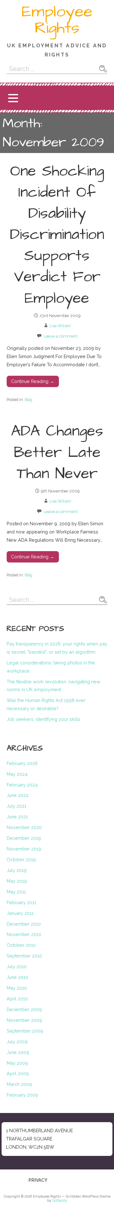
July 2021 (16, 806)
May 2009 (17, 1063)
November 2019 (24, 848)
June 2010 (17, 977)
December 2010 (24, 924)
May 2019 (17, 881)
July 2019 (17, 870)
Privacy (38, 1180)
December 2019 (24, 838)
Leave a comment (61, 336)
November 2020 (24, 827)
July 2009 (17, 1041)
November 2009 (24, 1020)
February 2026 (22, 763)
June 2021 (17, 816)
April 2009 (18, 1073)
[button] (13, 98)
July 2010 (17, 966)
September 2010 (24, 955)
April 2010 (17, 998)
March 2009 (19, 1084)
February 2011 (21, 902)
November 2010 (24, 934)
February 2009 (22, 1095)
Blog (28, 399)
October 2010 (21, 945)
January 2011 (20, 913)
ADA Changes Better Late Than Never (57, 452)
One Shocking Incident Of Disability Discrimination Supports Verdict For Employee (57, 235)
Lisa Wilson (60, 325)
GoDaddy (59, 1200)
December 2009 (24, 1009)
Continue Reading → (32, 381)
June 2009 (18, 1052)
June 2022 (17, 795)
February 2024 (22, 784)
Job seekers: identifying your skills (43, 719)
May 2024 (17, 774)
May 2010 (17, 988)
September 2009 (25, 1030)
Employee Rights (57, 19)
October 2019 (21, 859)
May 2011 (16, 891)
